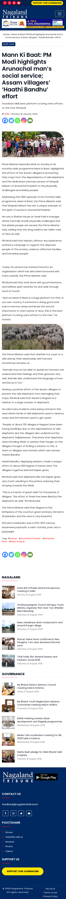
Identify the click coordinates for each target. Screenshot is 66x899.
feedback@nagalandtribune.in (20, 804)
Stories (9, 832)
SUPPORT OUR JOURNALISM (47, 3)
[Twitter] (14, 3)
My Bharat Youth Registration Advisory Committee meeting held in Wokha (38, 703)
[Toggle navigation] (59, 14)
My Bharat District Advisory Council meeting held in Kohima (36, 686)
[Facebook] (5, 3)
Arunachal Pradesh (31, 538)
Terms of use (50, 892)
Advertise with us (14, 836)
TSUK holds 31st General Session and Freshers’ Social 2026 (37, 658)
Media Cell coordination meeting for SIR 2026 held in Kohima (39, 737)
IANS (7, 113)
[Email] (30, 120)
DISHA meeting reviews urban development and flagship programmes (39, 720)
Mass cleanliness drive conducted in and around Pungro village (39, 624)
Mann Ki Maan (18, 541)
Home (6, 34)
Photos (9, 846)
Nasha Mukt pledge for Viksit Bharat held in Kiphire (39, 754)
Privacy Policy (50, 896)
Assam (13, 538)
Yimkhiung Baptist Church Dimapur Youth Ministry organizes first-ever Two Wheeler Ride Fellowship (40, 608)
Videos (9, 851)
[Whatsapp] (17, 120)
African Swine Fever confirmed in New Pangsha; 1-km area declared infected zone (38, 642)
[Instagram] (9, 3)
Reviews (9, 841)
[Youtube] (19, 3)
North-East (8, 44)
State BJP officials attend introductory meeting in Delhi (38, 590)
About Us (50, 888)
